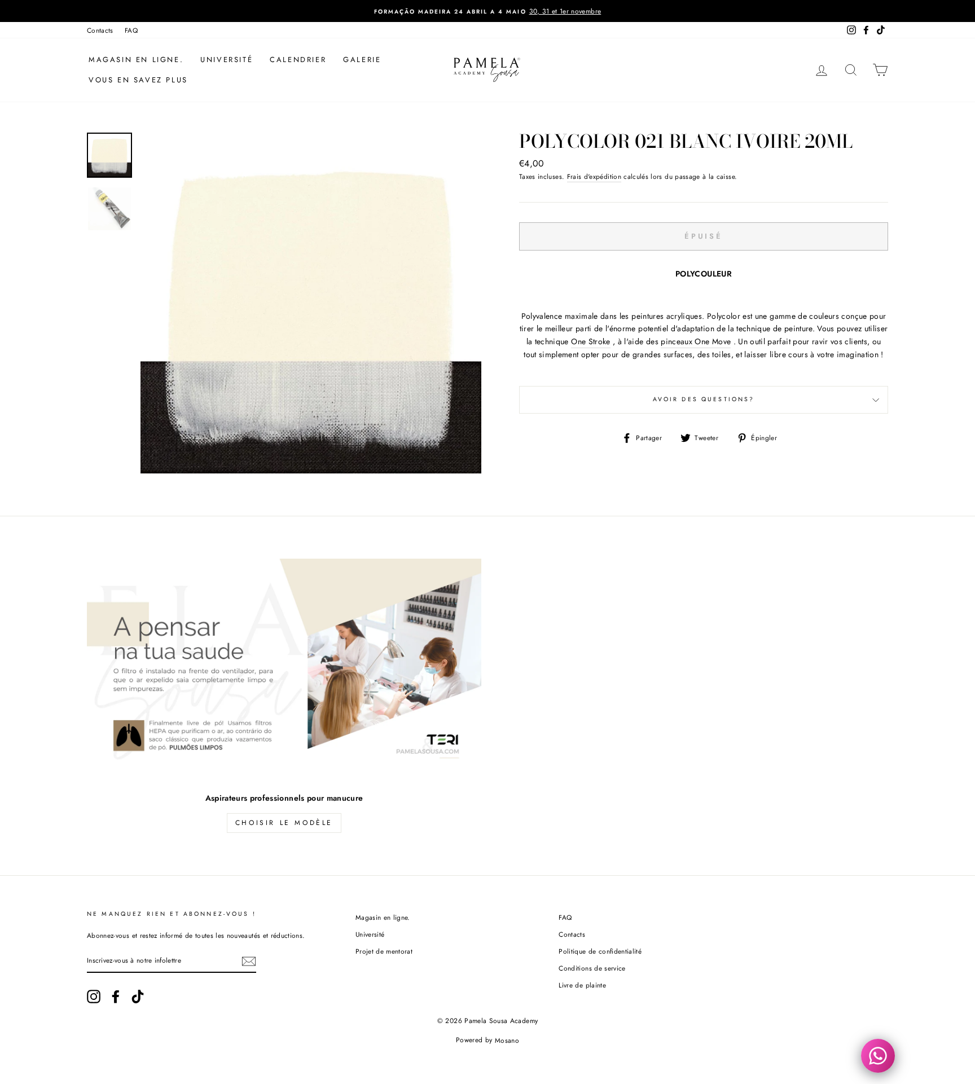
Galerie (362, 59)
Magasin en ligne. (136, 59)
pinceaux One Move (696, 341)
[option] (487, 11)
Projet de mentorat (383, 951)
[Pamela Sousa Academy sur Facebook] (115, 996)
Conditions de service (592, 968)
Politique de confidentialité (600, 951)
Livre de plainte (582, 985)
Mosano (507, 1040)
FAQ (131, 30)
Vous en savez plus (138, 79)
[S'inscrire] (248, 961)
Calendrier (298, 59)
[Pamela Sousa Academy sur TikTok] (137, 996)
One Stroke (591, 341)
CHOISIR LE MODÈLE (284, 823)
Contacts (100, 30)
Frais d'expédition (594, 176)
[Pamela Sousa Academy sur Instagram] (93, 996)
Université (226, 59)
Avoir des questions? (704, 399)
